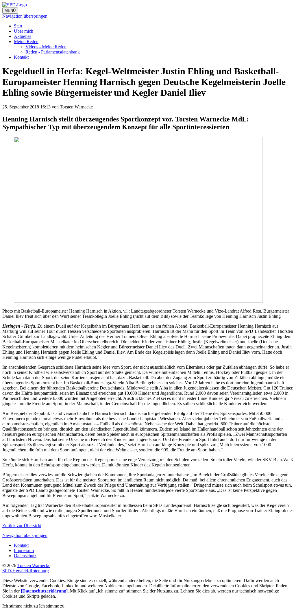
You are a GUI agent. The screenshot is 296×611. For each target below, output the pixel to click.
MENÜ (10, 10)
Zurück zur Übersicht (21, 525)
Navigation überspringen (24, 16)
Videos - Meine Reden (45, 46)
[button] (20, 605)
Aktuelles (22, 36)
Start (18, 25)
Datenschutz (25, 555)
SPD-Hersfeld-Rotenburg (25, 570)
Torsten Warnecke (33, 565)
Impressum (24, 550)
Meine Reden (26, 41)
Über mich (23, 31)
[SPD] (148, 5)
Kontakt (21, 57)
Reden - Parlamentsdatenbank (52, 51)
